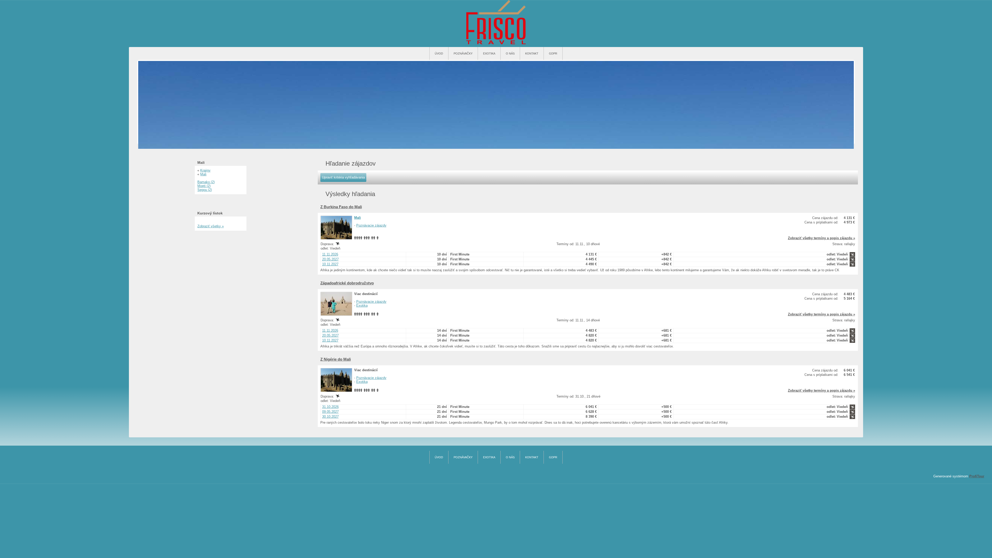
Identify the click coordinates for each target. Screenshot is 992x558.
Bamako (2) (206, 182)
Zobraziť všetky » (210, 226)
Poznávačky (463, 53)
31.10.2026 (330, 407)
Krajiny (205, 170)
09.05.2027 (330, 412)
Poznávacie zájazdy (371, 225)
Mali (357, 218)
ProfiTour (976, 476)
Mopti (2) (204, 186)
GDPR (553, 53)
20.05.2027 (330, 259)
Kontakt (531, 53)
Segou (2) (204, 190)
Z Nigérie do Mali (335, 359)
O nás (510, 53)
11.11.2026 (330, 254)
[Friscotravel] (496, 22)
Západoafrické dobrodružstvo (347, 283)
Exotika (489, 53)
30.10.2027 (330, 417)
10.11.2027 (330, 264)
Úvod (439, 53)
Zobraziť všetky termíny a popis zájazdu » (821, 238)
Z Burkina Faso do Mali (341, 207)
